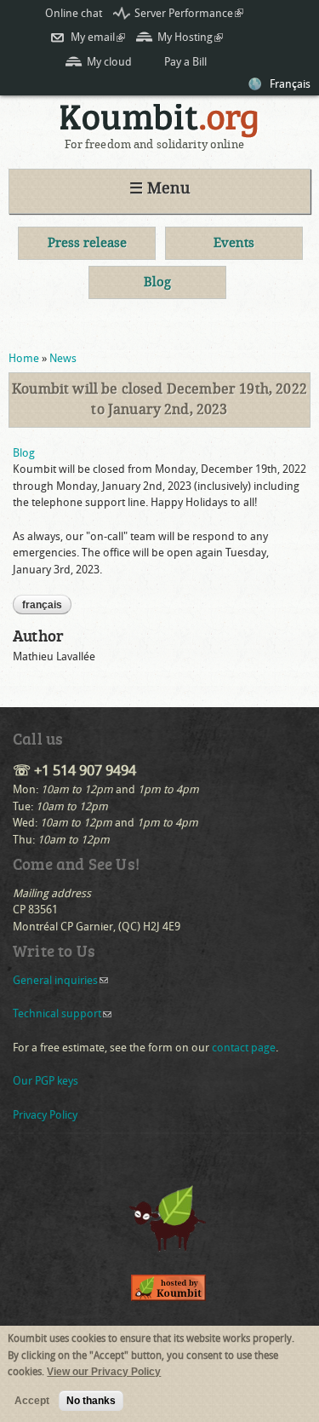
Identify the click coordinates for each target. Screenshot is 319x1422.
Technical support (62, 1013)
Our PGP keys (45, 1080)
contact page (244, 1047)
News (63, 358)
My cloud (109, 61)
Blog (24, 452)
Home (24, 358)
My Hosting (190, 37)
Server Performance (188, 13)
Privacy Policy (45, 1114)
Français (290, 84)
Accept (31, 1401)
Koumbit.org (159, 120)
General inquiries (60, 980)
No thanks (91, 1401)
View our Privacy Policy (104, 1372)
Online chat (73, 13)
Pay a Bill (185, 61)
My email (98, 37)
